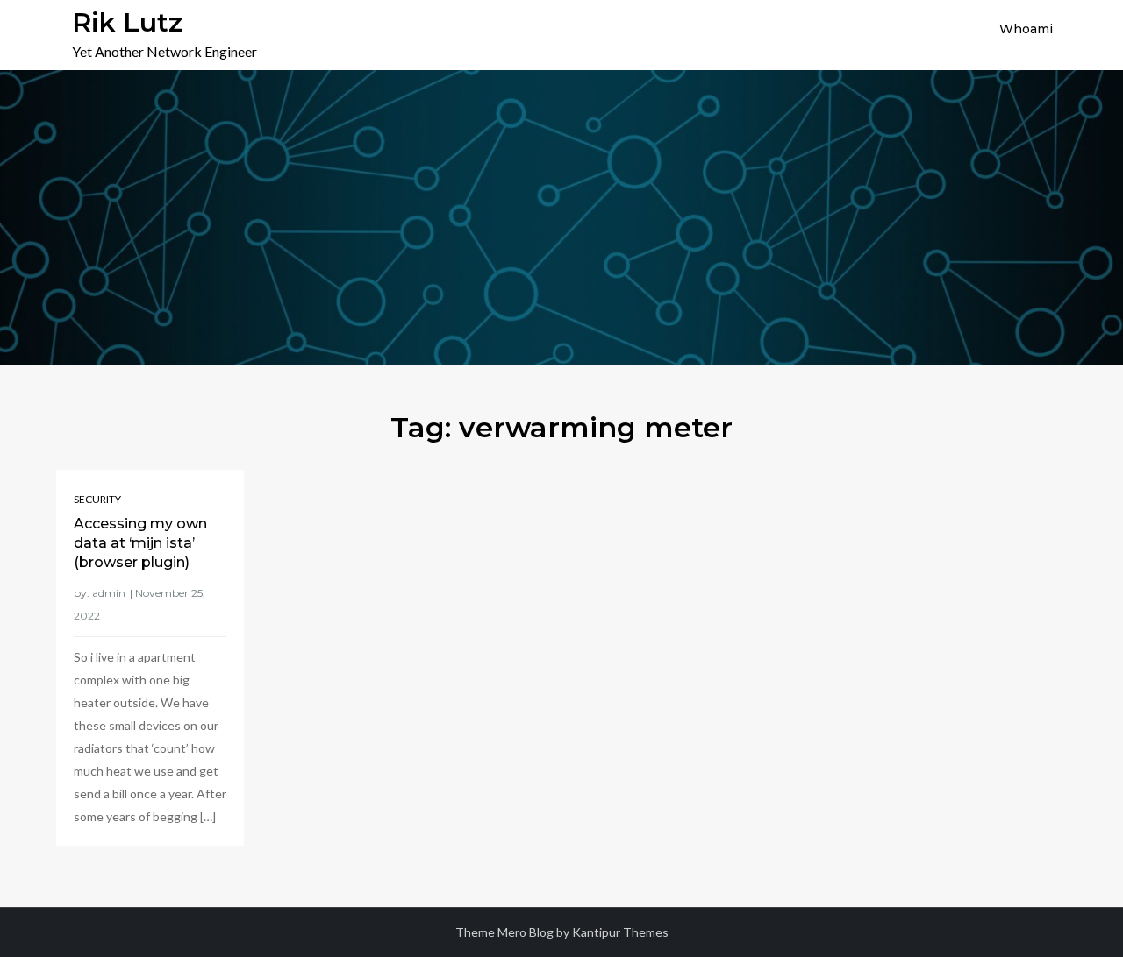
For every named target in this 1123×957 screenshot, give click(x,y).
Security (97, 499)
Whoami (1026, 29)
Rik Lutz (127, 22)
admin (108, 592)
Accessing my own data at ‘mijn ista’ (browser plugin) (140, 543)
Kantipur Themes (620, 932)
